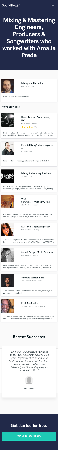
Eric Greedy (29, 388)
